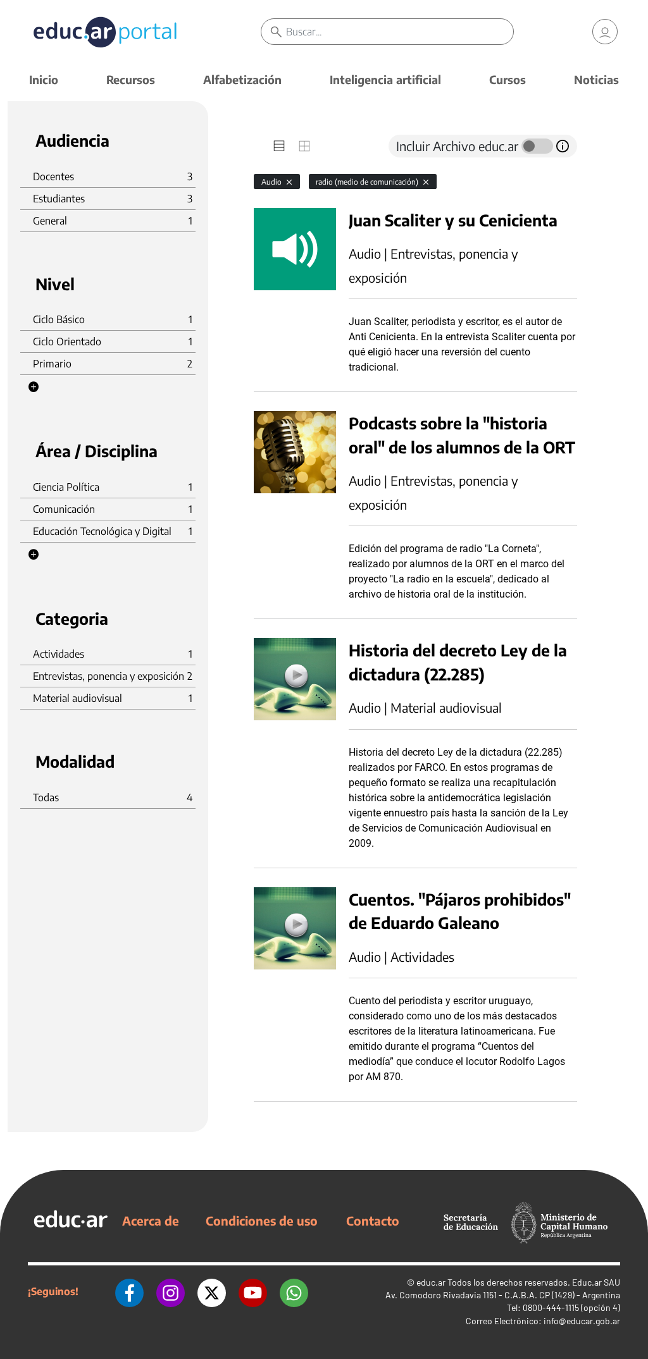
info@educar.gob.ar (582, 1320)
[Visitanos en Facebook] (129, 1291)
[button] (33, 387)
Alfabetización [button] (242, 79)
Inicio (43, 79)
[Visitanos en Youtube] (253, 1291)
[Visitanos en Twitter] (211, 1291)
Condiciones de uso (262, 1220)
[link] (605, 31)
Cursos (507, 79)
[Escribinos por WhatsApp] (294, 1291)
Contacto (372, 1220)
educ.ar (431, 1282)
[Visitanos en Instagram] (170, 1291)
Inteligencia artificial (385, 79)
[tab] (279, 146)
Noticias (596, 79)
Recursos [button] (130, 79)
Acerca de (150, 1220)
